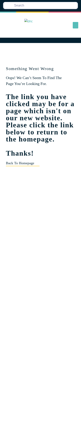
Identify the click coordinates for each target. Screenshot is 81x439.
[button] (75, 25)
